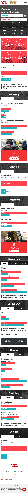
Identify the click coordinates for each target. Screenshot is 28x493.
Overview (5, 27)
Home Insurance (19, 471)
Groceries (14, 30)
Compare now (13, 158)
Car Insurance (6, 471)
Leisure (22, 33)
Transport (5, 30)
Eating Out (22, 30)
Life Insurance (6, 474)
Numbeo (19, 485)
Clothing (14, 33)
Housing (14, 27)
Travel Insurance (19, 474)
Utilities (22, 27)
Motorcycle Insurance (8, 479)
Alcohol (5, 33)
